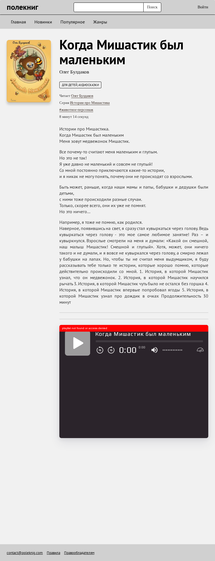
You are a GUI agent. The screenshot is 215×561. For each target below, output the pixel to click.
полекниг (22, 7)
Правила (53, 552)
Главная (18, 22)
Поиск (152, 7)
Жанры (100, 22)
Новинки (43, 22)
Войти (203, 7)
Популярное (72, 22)
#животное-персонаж (76, 110)
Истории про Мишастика (90, 103)
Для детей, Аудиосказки (80, 85)
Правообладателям (79, 552)
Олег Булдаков (74, 72)
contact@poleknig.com (25, 552)
